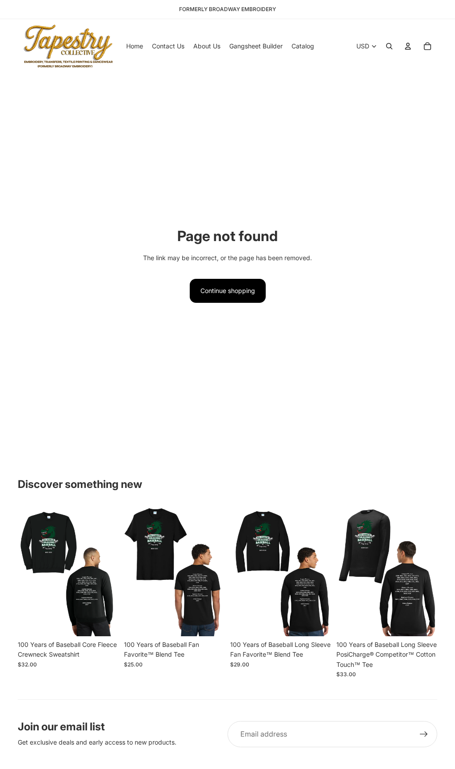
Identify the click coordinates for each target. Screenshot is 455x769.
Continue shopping (227, 290)
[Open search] (389, 46)
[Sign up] (424, 734)
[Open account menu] (408, 46)
